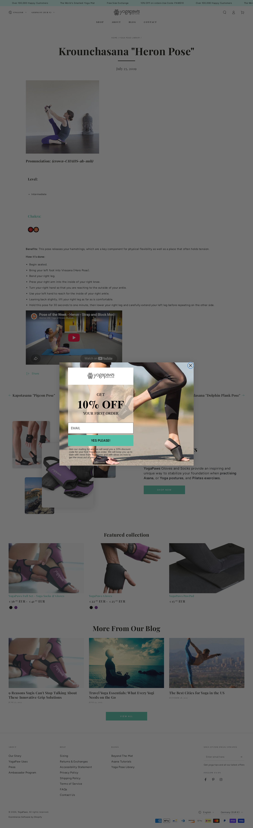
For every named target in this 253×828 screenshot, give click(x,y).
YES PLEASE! (100, 440)
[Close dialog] (190, 365)
